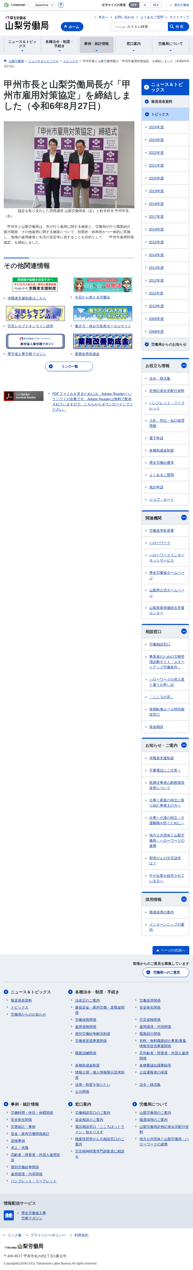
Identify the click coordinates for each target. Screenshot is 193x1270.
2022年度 (156, 153)
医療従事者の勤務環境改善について (166, 785)
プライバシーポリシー (48, 1235)
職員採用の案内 (161, 912)
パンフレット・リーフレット (166, 405)
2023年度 (156, 140)
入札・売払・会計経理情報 (166, 423)
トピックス (160, 114)
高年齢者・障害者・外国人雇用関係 (164, 1055)
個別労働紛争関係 (25, 1167)
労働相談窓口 (159, 644)
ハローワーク (159, 543)
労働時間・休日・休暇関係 (32, 1113)
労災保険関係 (150, 1020)
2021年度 (156, 165)
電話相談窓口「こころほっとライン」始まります (99, 1129)
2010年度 (156, 306)
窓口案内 (83, 1104)
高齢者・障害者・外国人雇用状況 (35, 1157)
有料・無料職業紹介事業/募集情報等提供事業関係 (162, 1043)
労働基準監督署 (161, 530)
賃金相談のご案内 (89, 1120)
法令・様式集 (159, 378)
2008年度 (156, 332)
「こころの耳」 (161, 697)
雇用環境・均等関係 (155, 1027)
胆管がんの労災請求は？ (165, 860)
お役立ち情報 (158, 366)
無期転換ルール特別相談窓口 (166, 711)
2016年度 (156, 229)
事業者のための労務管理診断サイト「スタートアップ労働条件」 (166, 662)
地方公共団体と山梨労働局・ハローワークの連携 (166, 840)
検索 (180, 27)
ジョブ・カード (161, 499)
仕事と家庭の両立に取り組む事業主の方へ (166, 802)
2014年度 (156, 255)
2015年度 (156, 242)
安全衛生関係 (150, 1007)
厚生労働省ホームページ (166, 575)
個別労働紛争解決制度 (92, 1034)
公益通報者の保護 (153, 1072)
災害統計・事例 (23, 1127)
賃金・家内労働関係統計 (30, 1134)
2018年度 (156, 204)
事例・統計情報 (25, 1104)
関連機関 (154, 518)
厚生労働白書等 (161, 463)
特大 (156, 5)
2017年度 (156, 217)
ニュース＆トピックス (167, 87)
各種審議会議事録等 (155, 1065)
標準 (134, 5)
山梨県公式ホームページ (166, 592)
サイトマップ (179, 17)
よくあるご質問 (151, 17)
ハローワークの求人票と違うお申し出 (166, 682)
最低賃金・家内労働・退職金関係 (99, 1010)
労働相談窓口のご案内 (92, 1113)
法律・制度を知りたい (92, 1085)
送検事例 (18, 1141)
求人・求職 (19, 1148)
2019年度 (156, 191)
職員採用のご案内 (153, 1120)
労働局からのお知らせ (168, 344)
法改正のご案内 (87, 1000)
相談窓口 (154, 631)
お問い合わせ (124, 17)
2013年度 (156, 268)
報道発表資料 (161, 101)
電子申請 (156, 438)
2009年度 (156, 319)
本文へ (103, 17)
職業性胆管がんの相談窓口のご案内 (99, 1141)
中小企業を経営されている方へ (166, 878)
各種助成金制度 (161, 450)
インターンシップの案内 (166, 927)
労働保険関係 (85, 1020)
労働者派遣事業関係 (91, 1041)
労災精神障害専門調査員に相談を (99, 1153)
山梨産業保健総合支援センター (166, 610)
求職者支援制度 (161, 758)
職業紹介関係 (150, 1034)
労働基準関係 (150, 1000)
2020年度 (156, 178)
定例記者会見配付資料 (166, 391)
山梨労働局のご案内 (155, 1113)
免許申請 (156, 487)
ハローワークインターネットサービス (166, 557)
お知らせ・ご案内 (162, 745)
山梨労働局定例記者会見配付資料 (164, 1129)
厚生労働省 (181, 5)
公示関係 (82, 1092)
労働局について (153, 1104)
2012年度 (156, 280)
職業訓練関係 (85, 1053)
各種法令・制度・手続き (97, 992)
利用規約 (81, 1235)
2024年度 (156, 127)
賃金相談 (156, 727)
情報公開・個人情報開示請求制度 (99, 1075)
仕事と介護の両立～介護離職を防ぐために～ (166, 820)
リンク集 (15, 1235)
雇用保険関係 (85, 1027)
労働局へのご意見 (166, 972)
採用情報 (154, 899)
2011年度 (156, 293)
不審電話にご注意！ (165, 770)
